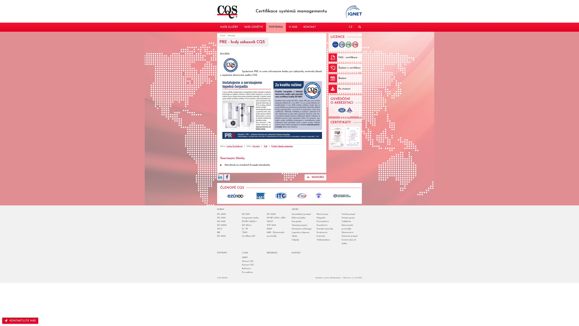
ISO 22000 (222, 225)
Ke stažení (344, 89)
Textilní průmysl (348, 214)
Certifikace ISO (248, 236)
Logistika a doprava (300, 232)
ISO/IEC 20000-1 (249, 221)
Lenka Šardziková (234, 146)
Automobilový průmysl (301, 214)
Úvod (222, 36)
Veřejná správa (348, 218)
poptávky (222, 253)
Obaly (294, 236)
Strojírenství (322, 232)
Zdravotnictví (347, 232)
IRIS (218, 232)
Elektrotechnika (298, 218)
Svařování (321, 236)
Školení (342, 78)
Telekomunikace (323, 240)
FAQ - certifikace (348, 57)
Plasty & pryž (322, 214)
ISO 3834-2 (246, 225)
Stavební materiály (325, 229)
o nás (245, 253)
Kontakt (296, 253)
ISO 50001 (271, 214)
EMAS (269, 229)
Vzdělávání (346, 221)
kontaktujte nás (22, 321)
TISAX (244, 232)
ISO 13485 (221, 221)
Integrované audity (250, 218)
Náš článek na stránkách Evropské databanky (247, 165)
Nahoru (318, 177)
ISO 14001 (221, 218)
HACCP (270, 221)
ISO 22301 (221, 236)
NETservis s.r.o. (349, 278)
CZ (350, 27)
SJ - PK (245, 229)
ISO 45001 (221, 214)
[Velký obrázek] (231, 71)
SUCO (219, 229)
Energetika (296, 221)
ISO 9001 (246, 214)
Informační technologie (302, 229)
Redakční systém (322, 278)
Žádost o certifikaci (349, 68)
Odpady (295, 240)
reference (272, 253)
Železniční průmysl (350, 236)
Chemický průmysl (299, 225)
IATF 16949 (271, 225)
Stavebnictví (322, 225)
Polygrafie (321, 218)
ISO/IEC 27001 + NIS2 (276, 218)
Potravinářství (323, 221)
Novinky (231, 36)
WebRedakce (335, 278)
